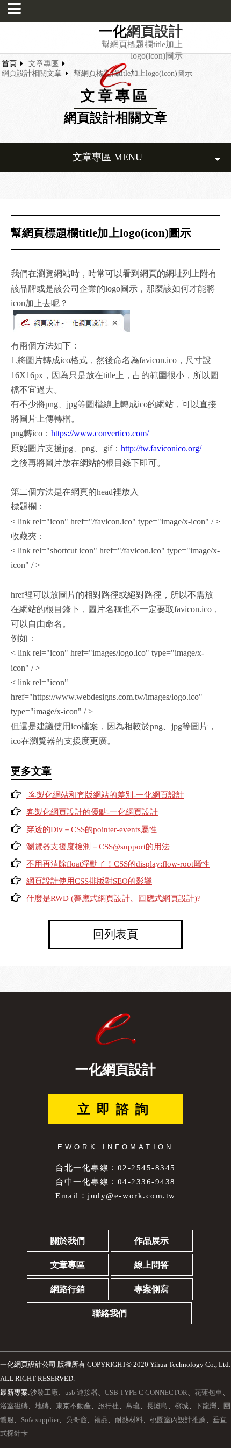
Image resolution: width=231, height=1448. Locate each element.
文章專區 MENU (107, 157)
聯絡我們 (109, 1313)
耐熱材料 (129, 1420)
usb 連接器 (81, 1392)
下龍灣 (206, 1406)
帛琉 (133, 1406)
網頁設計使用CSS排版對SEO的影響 (89, 881)
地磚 (42, 1406)
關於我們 (67, 1240)
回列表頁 (115, 934)
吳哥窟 (76, 1420)
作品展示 (151, 1240)
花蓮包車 (208, 1392)
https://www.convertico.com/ (100, 433)
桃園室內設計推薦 (178, 1420)
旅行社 (108, 1406)
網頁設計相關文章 (32, 73)
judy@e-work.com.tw (131, 1195)
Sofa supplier (40, 1420)
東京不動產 (73, 1406)
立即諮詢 (116, 1109)
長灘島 (157, 1406)
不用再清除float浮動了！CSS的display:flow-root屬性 (118, 864)
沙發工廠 (44, 1392)
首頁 (9, 64)
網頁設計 (155, 31)
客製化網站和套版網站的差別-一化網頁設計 (105, 795)
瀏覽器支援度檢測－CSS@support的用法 (98, 846)
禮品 (101, 1420)
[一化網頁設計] (115, 85)
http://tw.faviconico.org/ (161, 448)
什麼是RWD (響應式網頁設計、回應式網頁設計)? (113, 898)
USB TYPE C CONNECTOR (146, 1392)
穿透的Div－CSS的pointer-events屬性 (91, 829)
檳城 (182, 1406)
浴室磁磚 (14, 1406)
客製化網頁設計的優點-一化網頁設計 (92, 812)
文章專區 (43, 64)
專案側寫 (151, 1289)
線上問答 (151, 1264)
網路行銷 (67, 1289)
